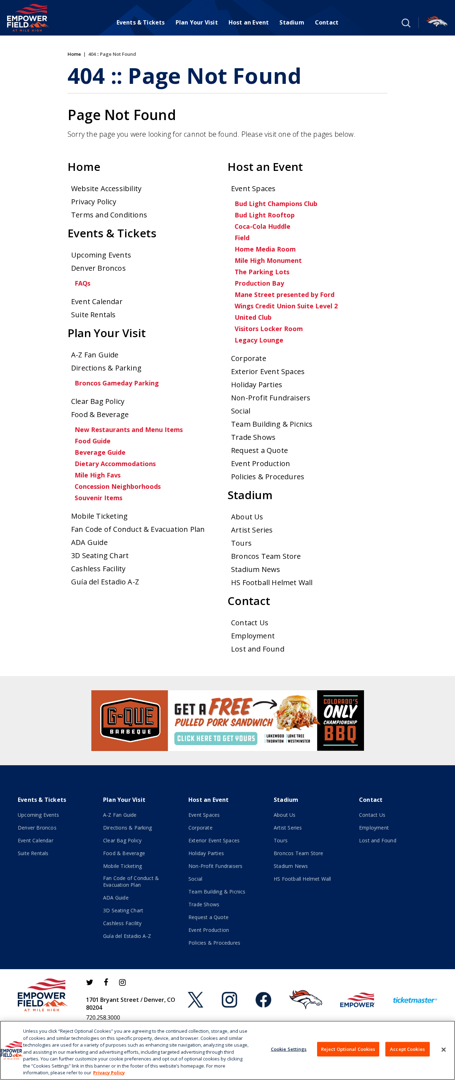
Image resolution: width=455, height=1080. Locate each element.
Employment (253, 636)
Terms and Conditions (109, 215)
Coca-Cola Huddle (262, 226)
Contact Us (249, 622)
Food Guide (93, 441)
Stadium (291, 22)
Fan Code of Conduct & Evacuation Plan (138, 529)
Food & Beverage (100, 414)
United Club (253, 317)
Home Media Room (265, 249)
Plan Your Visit (197, 22)
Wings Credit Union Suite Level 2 (286, 306)
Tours (241, 543)
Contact (326, 22)
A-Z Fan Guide (95, 355)
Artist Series (252, 530)
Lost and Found (257, 649)
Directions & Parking (106, 368)
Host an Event (249, 22)
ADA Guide (89, 542)
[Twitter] (89, 982)
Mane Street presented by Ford (284, 294)
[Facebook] (106, 982)
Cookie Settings (289, 1049)
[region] (227, 1050)
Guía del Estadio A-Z (105, 582)
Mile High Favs (98, 475)
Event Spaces (253, 188)
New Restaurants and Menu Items (129, 429)
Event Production (260, 463)
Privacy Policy (93, 201)
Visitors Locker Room (269, 328)
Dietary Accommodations (115, 463)
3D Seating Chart (100, 555)
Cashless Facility (98, 568)
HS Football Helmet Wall (272, 582)
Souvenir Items (98, 497)
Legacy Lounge (259, 340)
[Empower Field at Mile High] (28, 18)
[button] (405, 22)
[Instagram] (122, 982)
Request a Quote (259, 450)
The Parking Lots (262, 272)
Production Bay (259, 283)
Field (242, 237)
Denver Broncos (98, 268)
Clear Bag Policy (97, 401)
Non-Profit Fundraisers (270, 398)
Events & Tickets (141, 22)
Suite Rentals (93, 314)
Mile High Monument (268, 260)
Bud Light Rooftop (265, 215)
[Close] (443, 1049)
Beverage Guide (100, 452)
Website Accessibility (106, 188)
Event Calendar (97, 301)
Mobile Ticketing (99, 516)
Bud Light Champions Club (276, 203)
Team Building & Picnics (272, 424)
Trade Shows (253, 437)
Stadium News (255, 569)
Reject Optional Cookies (348, 1049)
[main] (227, 356)
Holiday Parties (256, 384)
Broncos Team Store (266, 556)
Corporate (248, 358)
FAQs (82, 283)
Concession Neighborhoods (118, 486)
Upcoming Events (101, 255)
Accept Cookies (407, 1049)
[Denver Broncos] (436, 22)
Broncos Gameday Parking (117, 383)
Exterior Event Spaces (268, 371)
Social (240, 411)
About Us (247, 517)
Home (74, 54)
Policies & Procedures (267, 476)
